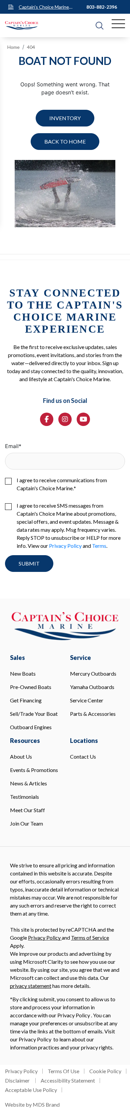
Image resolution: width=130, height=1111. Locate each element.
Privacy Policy (65, 545)
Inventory (65, 118)
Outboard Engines (31, 727)
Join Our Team (26, 823)
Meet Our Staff (27, 810)
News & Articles (28, 783)
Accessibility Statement (68, 1080)
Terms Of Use (63, 1071)
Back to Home (65, 141)
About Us (21, 756)
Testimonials (24, 796)
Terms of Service (90, 937)
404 (31, 47)
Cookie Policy (105, 1071)
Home (13, 47)
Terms (99, 545)
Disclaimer (18, 1080)
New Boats (23, 673)
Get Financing (26, 700)
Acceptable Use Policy (31, 1090)
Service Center (86, 700)
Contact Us (83, 756)
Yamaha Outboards (92, 687)
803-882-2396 (101, 7)
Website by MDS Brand (32, 1104)
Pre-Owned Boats (30, 687)
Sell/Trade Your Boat (34, 713)
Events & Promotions (34, 770)
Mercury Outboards (93, 673)
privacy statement (30, 985)
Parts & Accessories (93, 713)
